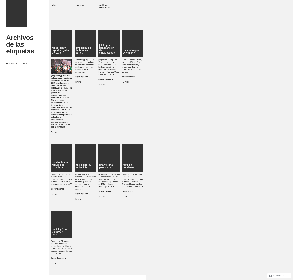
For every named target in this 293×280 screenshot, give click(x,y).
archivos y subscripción (104, 6)
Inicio (54, 5)
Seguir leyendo (82, 77)
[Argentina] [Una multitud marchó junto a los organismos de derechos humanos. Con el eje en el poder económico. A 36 (61, 179)
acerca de (80, 5)
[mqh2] (16, 13)
